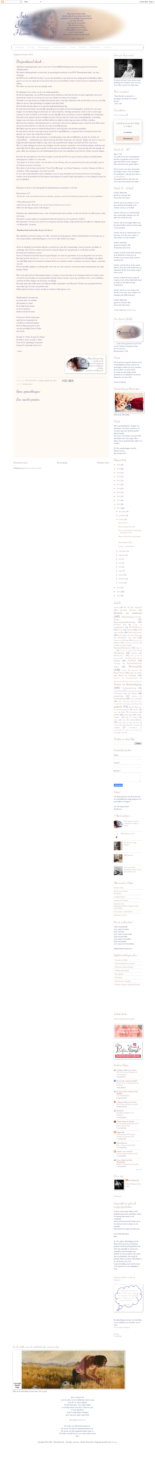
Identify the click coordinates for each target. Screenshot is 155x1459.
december (122, 511)
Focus (120, 630)
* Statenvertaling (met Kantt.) (124, 963)
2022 (118, 480)
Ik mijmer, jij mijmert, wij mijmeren (124, 1114)
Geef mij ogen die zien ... (127, 526)
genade (131, 707)
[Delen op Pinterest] (72, 380)
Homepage (20, 47)
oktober (122, 519)
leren (115, 712)
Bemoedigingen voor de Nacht (44, 48)
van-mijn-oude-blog (132, 722)
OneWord (132, 660)
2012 (118, 595)
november (122, 515)
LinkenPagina (95, 47)
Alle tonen (139, 1169)
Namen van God (60, 47)
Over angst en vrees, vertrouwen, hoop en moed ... (131, 823)
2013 (118, 591)
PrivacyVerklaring (117, 1335)
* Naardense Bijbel (121, 960)
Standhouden (118, 681)
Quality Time (118, 887)
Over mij (31, 47)
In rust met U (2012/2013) (123, 911)
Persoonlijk (135, 666)
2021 (118, 484)
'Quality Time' (131, 310)
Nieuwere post (20, 462)
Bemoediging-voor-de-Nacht (128, 618)
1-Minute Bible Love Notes (126, 1070)
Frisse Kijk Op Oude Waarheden (124, 1161)
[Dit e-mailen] (63, 380)
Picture (124, 670)
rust (124, 720)
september (123, 551)
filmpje (137, 704)
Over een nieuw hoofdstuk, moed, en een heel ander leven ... (132, 869)
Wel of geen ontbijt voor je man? (127, 1104)
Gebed (130, 629)
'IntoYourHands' (119, 176)
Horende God (137, 640)
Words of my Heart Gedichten (121, 892)
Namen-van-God (134, 656)
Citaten (72, 47)
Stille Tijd (128, 681)
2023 (118, 476)
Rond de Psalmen (127, 675)
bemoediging (119, 698)
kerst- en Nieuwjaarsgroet (128, 708)
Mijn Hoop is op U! (128, 833)
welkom (127, 730)
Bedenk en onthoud (128, 613)
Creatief (135, 625)
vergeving (125, 725)
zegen (116, 732)
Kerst (118, 642)
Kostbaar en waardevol (131, 643)
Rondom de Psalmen (121, 900)
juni (120, 563)
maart (121, 575)
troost (120, 722)
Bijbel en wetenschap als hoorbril (127, 1164)
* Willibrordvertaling (121, 970)
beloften (134, 696)
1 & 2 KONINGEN (122, 1095)
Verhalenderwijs (129, 687)
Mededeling (119, 652)
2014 (118, 587)
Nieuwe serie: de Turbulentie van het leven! (127, 1084)
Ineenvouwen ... (124, 522)
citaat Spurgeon (127, 704)
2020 (118, 488)
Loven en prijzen (126, 650)
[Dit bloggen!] (65, 380)
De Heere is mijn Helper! (130, 843)
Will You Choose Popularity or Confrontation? (126, 1073)
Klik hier (82, 1420)
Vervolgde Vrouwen (133, 691)
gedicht (118, 706)
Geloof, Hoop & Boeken (125, 1121)
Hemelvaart (117, 640)
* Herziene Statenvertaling (123, 967)
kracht (135, 709)
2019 (118, 492)
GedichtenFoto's (119, 897)
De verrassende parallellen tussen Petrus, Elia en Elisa (127, 1124)
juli (120, 559)
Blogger (114, 1442)
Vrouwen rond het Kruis (125, 693)
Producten (107, 47)
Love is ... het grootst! (126, 546)
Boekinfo (82, 47)
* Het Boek (118, 977)
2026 (118, 464)
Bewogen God (120, 624)
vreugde (117, 727)
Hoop (126, 640)
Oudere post (103, 462)
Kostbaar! (120, 1110)
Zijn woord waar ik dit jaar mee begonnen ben (53, 258)
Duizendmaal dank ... (126, 542)
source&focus (136, 719)
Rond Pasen (119, 672)
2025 (118, 468)
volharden (136, 725)
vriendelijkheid (133, 727)
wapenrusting (118, 730)
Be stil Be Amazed (133, 607)
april (121, 571)
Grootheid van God (126, 637)
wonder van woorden (124, 1151)
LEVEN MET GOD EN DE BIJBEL (127, 1092)
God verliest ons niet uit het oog (130, 635)
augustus (122, 555)
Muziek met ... (119, 655)
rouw (115, 720)
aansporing (118, 695)
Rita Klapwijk (133, 1180)
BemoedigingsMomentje (124, 622)
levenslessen (133, 712)
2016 (118, 504)
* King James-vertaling (122, 981)
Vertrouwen (118, 691)
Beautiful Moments (128, 610)
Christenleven (121, 1143)
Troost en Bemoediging (128, 684)
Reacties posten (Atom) (32, 468)
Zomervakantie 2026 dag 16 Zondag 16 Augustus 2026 (125, 1135)
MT (137, 650)
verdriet (116, 725)
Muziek (134, 653)
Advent (116, 607)
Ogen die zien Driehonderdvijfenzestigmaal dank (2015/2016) (126, 905)
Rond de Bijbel (136, 673)
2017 (118, 500)
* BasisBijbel (119, 974)
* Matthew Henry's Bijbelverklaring (127, 984)
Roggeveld (120, 1132)
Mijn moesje (128, 855)
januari (121, 582)
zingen (122, 732)
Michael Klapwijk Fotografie (124, 1019)
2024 (118, 472)
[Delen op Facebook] (70, 380)
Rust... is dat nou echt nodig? (125, 1145)
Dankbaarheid (27, 384)
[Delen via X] (68, 380)
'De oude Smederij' (123, 1327)
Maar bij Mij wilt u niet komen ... (129, 537)
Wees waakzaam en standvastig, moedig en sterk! (130, 531)
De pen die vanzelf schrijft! (126, 1081)
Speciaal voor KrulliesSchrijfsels (126, 678)
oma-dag (128, 714)
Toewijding (136, 681)
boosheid (132, 699)
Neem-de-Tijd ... (119, 658)
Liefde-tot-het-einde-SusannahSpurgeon (123, 646)
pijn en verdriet (132, 717)
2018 (118, 496)
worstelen (136, 730)
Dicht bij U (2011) (120, 915)
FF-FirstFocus (135, 627)
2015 (118, 508)
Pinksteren (135, 670)
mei (120, 567)
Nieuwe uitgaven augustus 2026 (127, 1153)
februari (122, 578)
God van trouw (135, 632)
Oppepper (117, 663)
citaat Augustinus (124, 701)
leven (123, 712)
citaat (140, 698)
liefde (116, 714)
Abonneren (128, 138)
